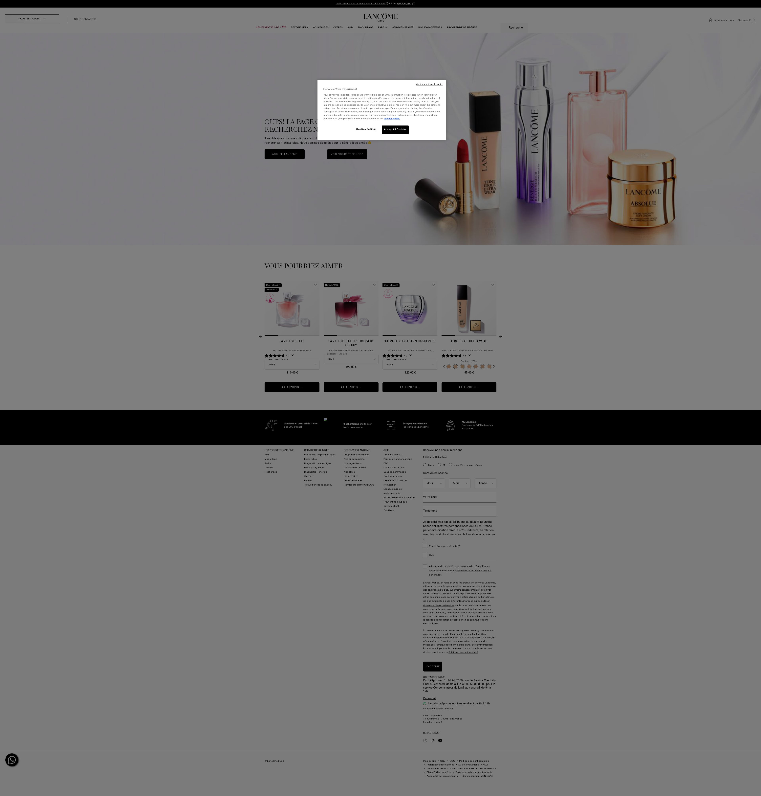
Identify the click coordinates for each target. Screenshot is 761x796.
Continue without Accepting (429, 84)
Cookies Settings (366, 129)
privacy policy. (392, 119)
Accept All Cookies (395, 129)
